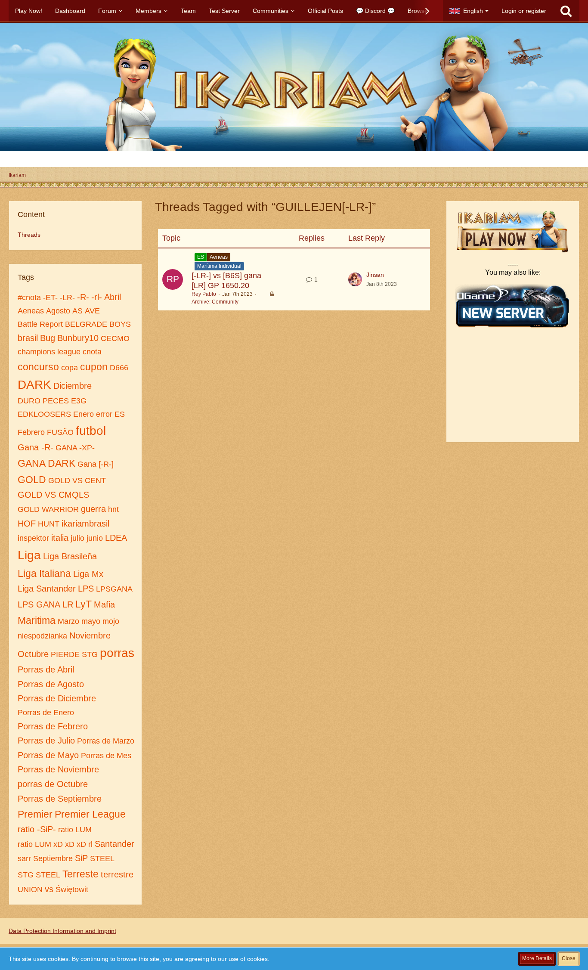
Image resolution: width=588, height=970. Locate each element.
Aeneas (31, 311)
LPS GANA (39, 604)
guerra (93, 509)
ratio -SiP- (37, 829)
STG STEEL (39, 875)
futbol (91, 430)
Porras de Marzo (105, 741)
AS (77, 311)
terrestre (117, 874)
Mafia (104, 604)
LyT (83, 604)
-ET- (50, 297)
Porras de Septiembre (60, 798)
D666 (119, 367)
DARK (34, 384)
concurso (38, 366)
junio (95, 538)
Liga (29, 555)
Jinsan (375, 274)
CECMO (115, 338)
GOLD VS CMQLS (53, 494)
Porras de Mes (106, 755)
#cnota (29, 297)
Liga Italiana (44, 573)
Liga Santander (47, 588)
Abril (112, 297)
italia (59, 537)
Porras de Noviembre (58, 769)
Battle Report (40, 324)
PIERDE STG (74, 654)
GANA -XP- (75, 447)
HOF (27, 523)
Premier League (90, 814)
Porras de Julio (46, 740)
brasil (28, 338)
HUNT (48, 524)
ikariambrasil (85, 523)
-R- (83, 297)
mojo (110, 621)
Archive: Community (215, 302)
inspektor (33, 538)
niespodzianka (42, 636)
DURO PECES (43, 401)
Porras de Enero (46, 712)
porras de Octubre (53, 784)
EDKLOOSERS (44, 414)
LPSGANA (114, 589)
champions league (49, 351)
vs (49, 889)
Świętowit (72, 889)
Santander (114, 844)
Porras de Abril (46, 669)
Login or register (523, 10)
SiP (81, 858)
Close (569, 958)
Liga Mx (88, 574)
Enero (83, 414)
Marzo (68, 621)
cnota (92, 351)
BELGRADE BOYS (98, 324)
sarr (24, 858)
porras (117, 653)
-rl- (96, 297)
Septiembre (53, 858)
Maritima (37, 620)
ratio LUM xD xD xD (52, 844)
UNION (30, 889)
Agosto (58, 311)
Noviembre (90, 635)
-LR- (67, 297)
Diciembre (72, 385)
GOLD (32, 479)
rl (90, 844)
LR (67, 604)
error (104, 414)
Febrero (31, 432)
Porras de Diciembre (57, 698)
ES (120, 414)
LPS (86, 588)
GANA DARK (46, 463)
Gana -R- (35, 447)
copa (69, 367)
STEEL (102, 858)
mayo (90, 621)
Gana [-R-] (95, 464)
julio (77, 538)
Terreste (80, 874)
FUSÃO (60, 432)
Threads (29, 234)
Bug (47, 338)
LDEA (116, 537)
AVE (92, 311)
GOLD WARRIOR (48, 509)
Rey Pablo (204, 294)
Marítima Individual (219, 266)
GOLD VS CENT (77, 480)
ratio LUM (75, 829)
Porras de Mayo (48, 755)
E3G (79, 401)
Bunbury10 (78, 338)
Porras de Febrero (53, 726)
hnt (113, 509)
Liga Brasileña (70, 556)
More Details (537, 958)
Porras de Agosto (51, 684)
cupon (94, 366)
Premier (35, 814)
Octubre (33, 654)
